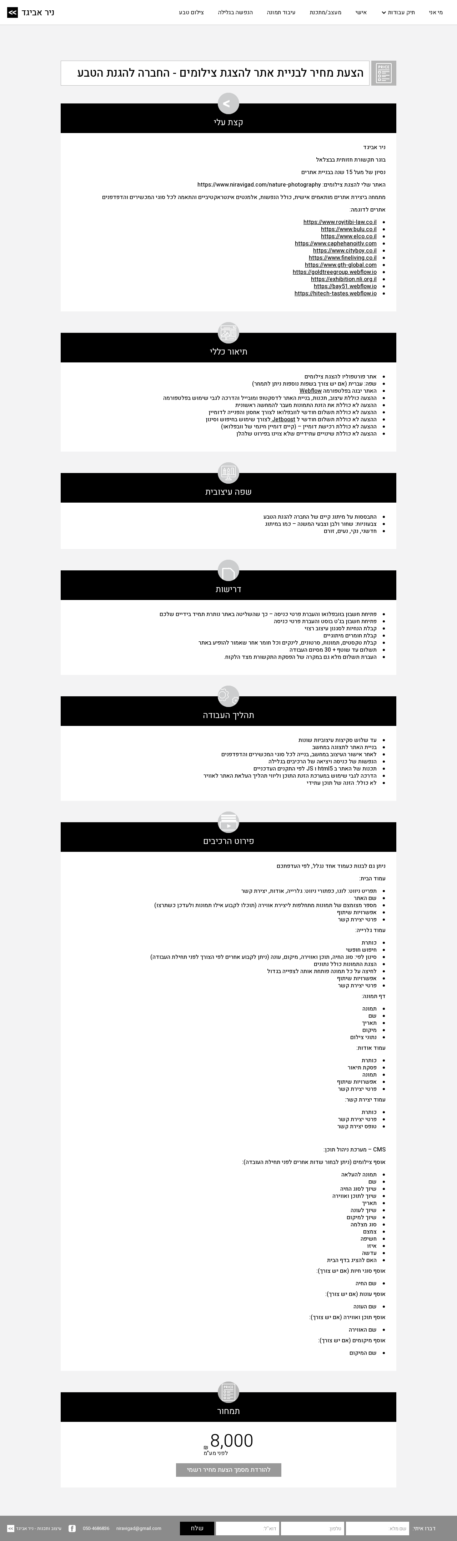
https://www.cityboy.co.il (345, 250)
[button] (398, 12)
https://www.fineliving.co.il (343, 258)
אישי (361, 12)
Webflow (311, 391)
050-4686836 (96, 1528)
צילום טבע (191, 12)
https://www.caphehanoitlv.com (336, 243)
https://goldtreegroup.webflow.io (335, 272)
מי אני (436, 12)
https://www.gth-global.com (341, 265)
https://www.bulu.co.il (349, 229)
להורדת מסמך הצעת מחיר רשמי (229, 1470)
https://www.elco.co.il (349, 236)
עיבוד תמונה (281, 12)
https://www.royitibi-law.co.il (340, 222)
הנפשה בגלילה (235, 12)
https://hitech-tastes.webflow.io (336, 293)
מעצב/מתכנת (325, 12)
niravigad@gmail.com (138, 1528)
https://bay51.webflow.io (345, 286)
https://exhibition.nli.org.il (344, 279)
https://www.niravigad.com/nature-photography (259, 184)
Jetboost (283, 419)
